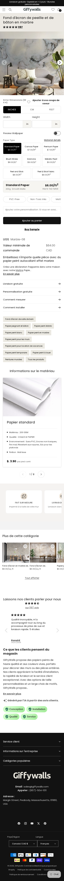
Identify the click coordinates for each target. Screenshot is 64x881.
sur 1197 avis (32, 607)
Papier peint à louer (42, 352)
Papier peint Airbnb (43, 326)
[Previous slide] (22, 474)
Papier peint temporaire (16, 352)
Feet (52, 109)
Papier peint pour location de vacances (24, 346)
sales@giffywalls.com (32, 786)
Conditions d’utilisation (47, 874)
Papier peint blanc (13, 332)
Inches (12, 109)
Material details (52, 140)
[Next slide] (41, 474)
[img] (32, 603)
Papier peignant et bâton (17, 326)
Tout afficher (32, 578)
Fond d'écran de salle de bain (19, 319)
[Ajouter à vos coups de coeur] (25, 546)
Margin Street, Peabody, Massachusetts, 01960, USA (30, 800)
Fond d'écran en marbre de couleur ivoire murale (15, 566)
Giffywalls (19, 866)
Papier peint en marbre (38, 332)
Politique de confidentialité (29, 869)
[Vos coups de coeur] (53, 9)
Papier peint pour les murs (17, 339)
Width (6, 117)
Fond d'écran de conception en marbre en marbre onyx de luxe (42, 566)
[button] (3, 9)
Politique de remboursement (21, 874)
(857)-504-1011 (32, 790)
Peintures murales (13, 359)
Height (36, 117)
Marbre (19, 270)
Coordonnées (50, 869)
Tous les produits (36, 359)
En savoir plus (11, 274)
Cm (32, 109)
